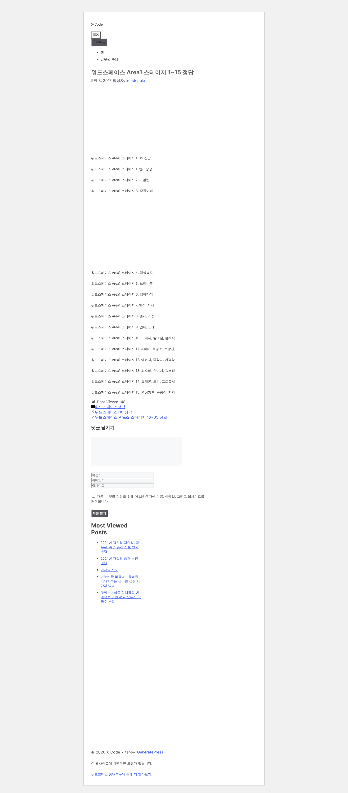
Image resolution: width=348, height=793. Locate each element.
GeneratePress (150, 752)
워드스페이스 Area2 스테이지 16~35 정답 (131, 417)
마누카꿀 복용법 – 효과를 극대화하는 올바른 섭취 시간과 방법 (120, 581)
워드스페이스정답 (110, 406)
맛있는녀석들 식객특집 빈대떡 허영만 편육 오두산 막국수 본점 (121, 596)
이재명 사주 (109, 570)
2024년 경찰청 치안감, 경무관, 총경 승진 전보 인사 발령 (120, 547)
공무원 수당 (109, 59)
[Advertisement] (149, 116)
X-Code (97, 24)
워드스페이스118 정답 (113, 412)
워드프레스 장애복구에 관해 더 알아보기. (121, 774)
